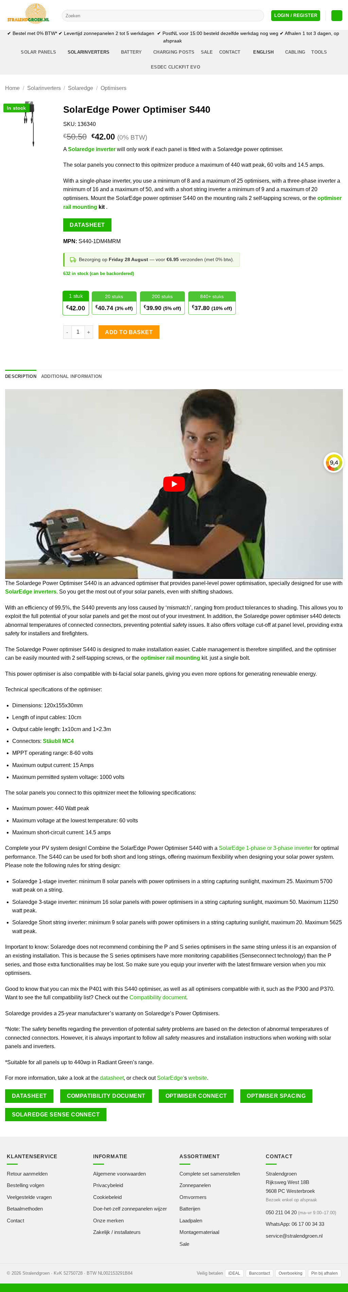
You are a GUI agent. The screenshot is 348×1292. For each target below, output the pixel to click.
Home (12, 88)
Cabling (295, 52)
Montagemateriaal (199, 1232)
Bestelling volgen (25, 1185)
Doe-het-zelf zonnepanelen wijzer (130, 1209)
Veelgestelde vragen (29, 1197)
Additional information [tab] (71, 376)
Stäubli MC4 (58, 741)
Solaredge (80, 88)
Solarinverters (89, 52)
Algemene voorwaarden (119, 1173)
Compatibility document (157, 997)
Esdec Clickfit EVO (175, 67)
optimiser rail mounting (170, 658)
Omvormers (193, 1197)
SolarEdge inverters (30, 592)
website (197, 1078)
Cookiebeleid (107, 1197)
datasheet (112, 1078)
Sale (207, 52)
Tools (319, 52)
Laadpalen (190, 1220)
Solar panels (38, 52)
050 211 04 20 (281, 1212)
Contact (230, 52)
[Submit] (257, 15)
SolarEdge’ (170, 1078)
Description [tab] (20, 376)
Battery (131, 52)
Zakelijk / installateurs (117, 1232)
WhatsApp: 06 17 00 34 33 (295, 1224)
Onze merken (108, 1220)
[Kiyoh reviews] (334, 462)
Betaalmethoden (25, 1209)
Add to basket (129, 332)
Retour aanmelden (27, 1173)
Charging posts (174, 52)
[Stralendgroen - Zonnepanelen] (28, 15)
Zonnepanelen (195, 1185)
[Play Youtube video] (174, 484)
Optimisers (113, 88)
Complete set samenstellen (209, 1173)
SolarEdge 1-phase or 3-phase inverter (265, 848)
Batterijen (189, 1209)
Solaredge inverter (92, 149)
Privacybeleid (108, 1185)
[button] (295, 15)
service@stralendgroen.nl (294, 1235)
